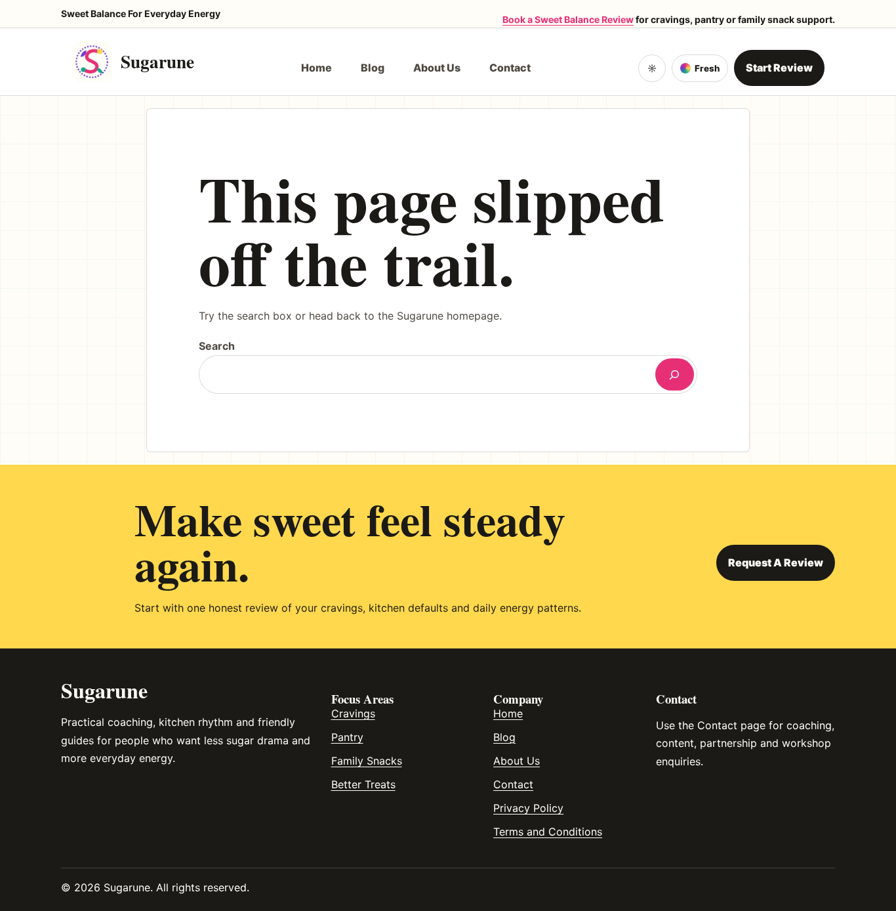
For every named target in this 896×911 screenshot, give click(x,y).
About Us (516, 760)
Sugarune (157, 61)
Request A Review (775, 562)
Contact (513, 784)
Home (508, 713)
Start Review (779, 67)
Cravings (353, 713)
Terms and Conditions (547, 831)
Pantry (347, 737)
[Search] (674, 374)
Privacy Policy (528, 808)
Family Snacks (366, 760)
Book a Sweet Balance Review (568, 19)
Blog (504, 737)
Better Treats (363, 784)
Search (217, 345)
